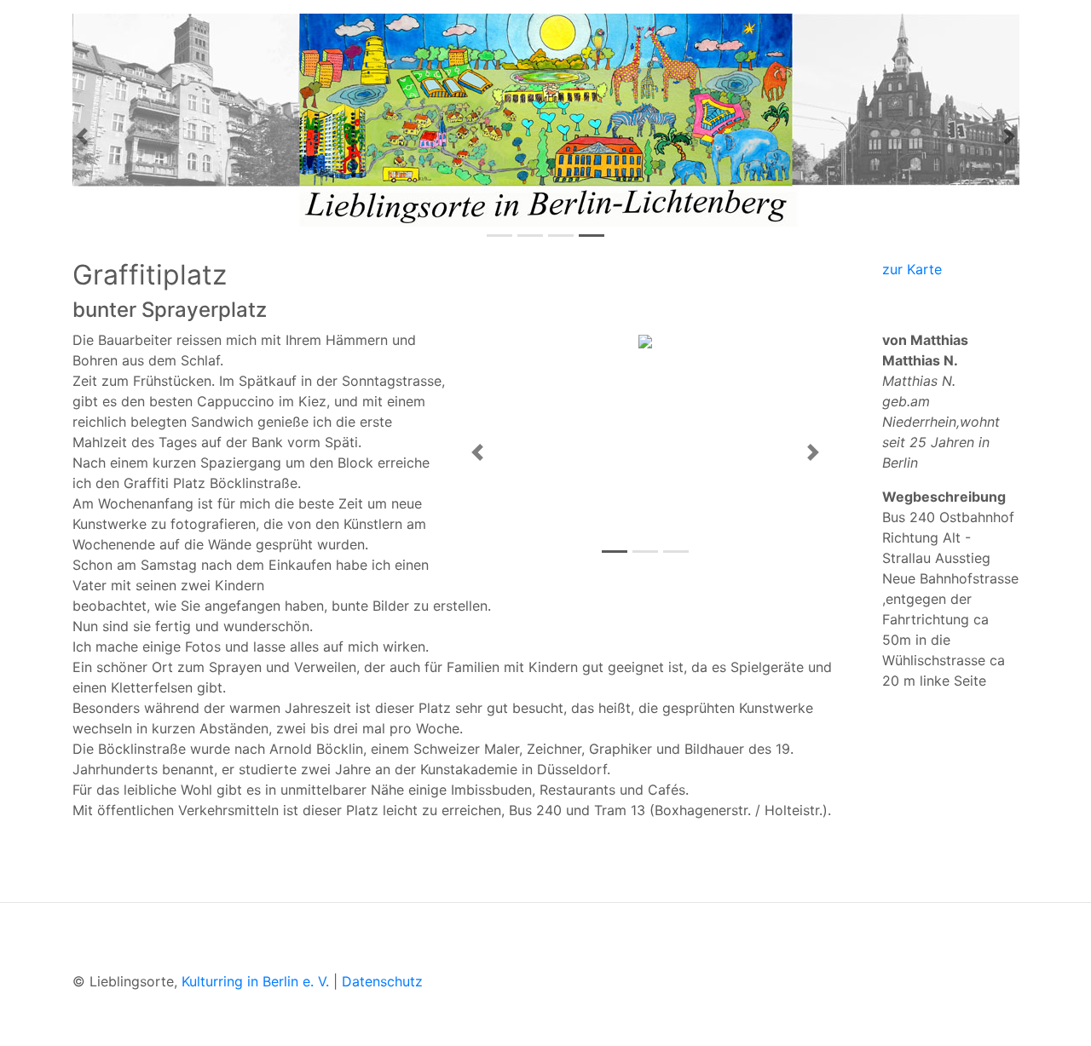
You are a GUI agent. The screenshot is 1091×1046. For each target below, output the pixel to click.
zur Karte (912, 269)
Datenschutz (382, 981)
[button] (82, 136)
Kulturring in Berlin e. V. (255, 981)
